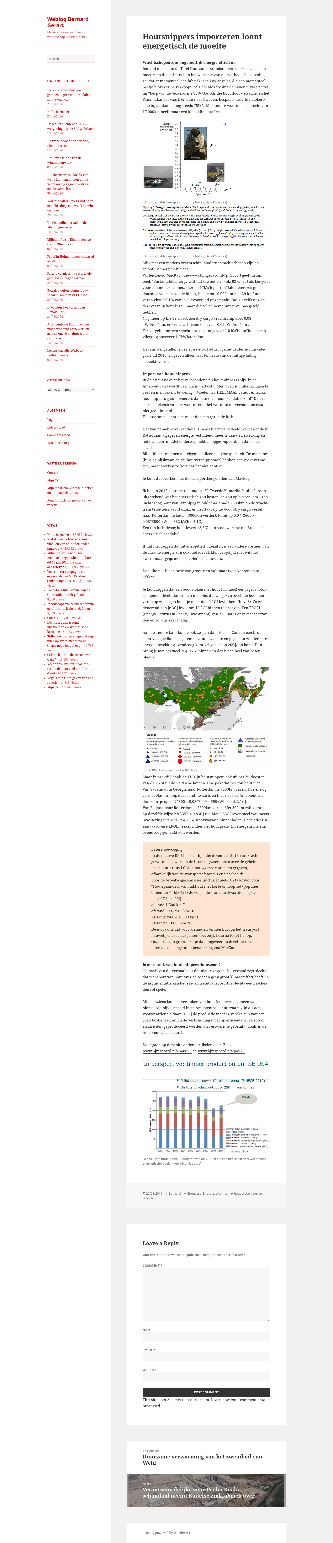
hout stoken (243, 1193)
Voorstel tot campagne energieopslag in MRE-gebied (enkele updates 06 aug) (67, 576)
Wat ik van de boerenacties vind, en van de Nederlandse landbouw (68, 544)
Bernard (175, 1193)
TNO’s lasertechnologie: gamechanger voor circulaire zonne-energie (68, 94)
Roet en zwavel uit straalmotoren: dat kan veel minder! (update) (70, 668)
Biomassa (194, 1193)
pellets (258, 1193)
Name (149, 1330)
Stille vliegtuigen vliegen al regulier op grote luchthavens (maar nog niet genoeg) (70, 641)
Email (149, 1350)
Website (149, 1370)
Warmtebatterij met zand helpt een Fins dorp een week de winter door (70, 205)
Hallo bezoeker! (59, 112)
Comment (152, 1265)
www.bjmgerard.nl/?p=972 (221, 1050)
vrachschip (150, 1198)
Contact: (53, 472)
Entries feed (56, 427)
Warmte (221, 1193)
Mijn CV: (53, 480)
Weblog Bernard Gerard (68, 22)
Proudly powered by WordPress (166, 1533)
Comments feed (58, 435)
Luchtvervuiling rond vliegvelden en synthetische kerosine (67, 627)
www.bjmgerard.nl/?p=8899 (167, 1050)
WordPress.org (58, 443)
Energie (208, 1193)
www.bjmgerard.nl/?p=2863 (215, 275)
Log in (51, 420)
